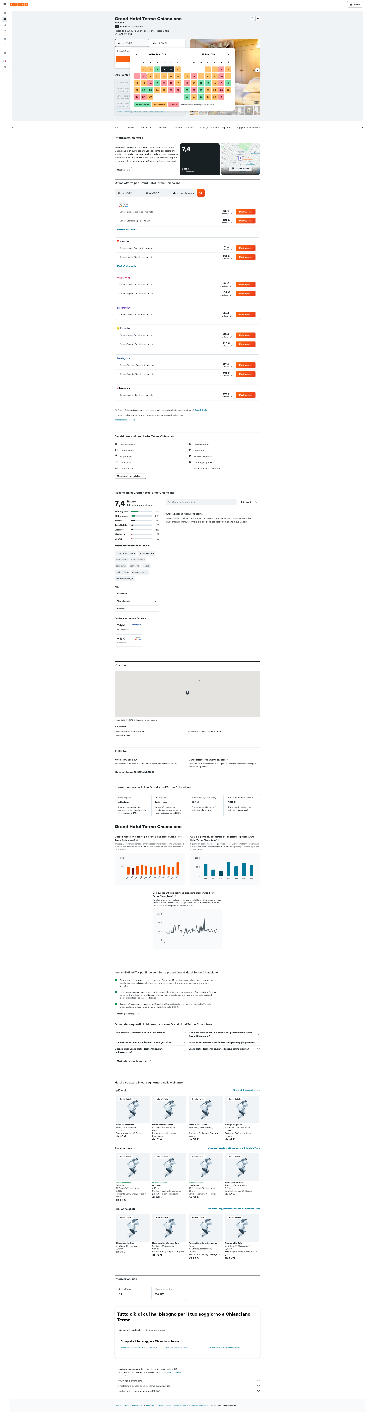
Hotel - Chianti (180, 1405)
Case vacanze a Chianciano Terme (225, 1347)
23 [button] (150, 90)
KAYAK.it (118, 1405)
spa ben (146, 566)
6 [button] (178, 69)
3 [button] (157, 69)
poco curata (121, 566)
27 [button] (178, 90)
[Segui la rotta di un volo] (5, 45)
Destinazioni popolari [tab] (156, 1330)
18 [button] (164, 83)
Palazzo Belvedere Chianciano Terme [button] (203, 1244)
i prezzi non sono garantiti (171, 1372)
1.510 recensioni (135, 26)
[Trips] (5, 53)
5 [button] (171, 69)
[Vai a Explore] (5, 39)
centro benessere (146, 553)
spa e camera (121, 559)
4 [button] (164, 69)
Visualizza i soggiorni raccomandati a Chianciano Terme (234, 1208)
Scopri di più (201, 410)
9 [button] (150, 76)
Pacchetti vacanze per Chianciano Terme (139, 1347)
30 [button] (150, 96)
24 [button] (157, 90)
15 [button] (144, 83)
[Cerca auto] (5, 25)
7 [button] (136, 76)
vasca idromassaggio (125, 578)
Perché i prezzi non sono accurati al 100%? (139, 1391)
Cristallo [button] (120, 1185)
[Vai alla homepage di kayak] (19, 4)
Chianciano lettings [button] (125, 1243)
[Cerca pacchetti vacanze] (5, 31)
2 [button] (150, 69)
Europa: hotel (137, 1405)
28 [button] (136, 96)
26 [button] (171, 90)
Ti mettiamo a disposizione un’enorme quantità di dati (144, 1385)
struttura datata (138, 559)
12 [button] (171, 76)
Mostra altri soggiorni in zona (246, 1090)
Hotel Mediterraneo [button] (125, 1124)
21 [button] (137, 90)
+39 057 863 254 (123, 34)
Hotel (127, 1405)
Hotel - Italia (150, 1405)
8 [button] (143, 76)
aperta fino (134, 566)
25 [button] (164, 90)
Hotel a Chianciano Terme (177, 1347)
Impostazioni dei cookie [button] (125, 419)
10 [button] (157, 76)
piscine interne (122, 572)
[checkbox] (129, 627)
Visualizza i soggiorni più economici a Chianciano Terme (234, 1148)
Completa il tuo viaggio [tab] (130, 1330)
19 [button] (171, 83)
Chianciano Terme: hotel (198, 1405)
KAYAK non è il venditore (130, 1380)
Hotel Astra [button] (194, 1185)
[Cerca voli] (5, 13)
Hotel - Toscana (165, 1405)
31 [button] (221, 96)
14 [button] (137, 83)
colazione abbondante (125, 553)
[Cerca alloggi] (5, 19)
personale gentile (140, 572)
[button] (5, 4)
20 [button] (177, 83)
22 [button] (143, 90)
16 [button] (150, 83)
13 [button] (178, 76)
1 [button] (143, 69)
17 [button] (157, 83)
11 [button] (164, 76)
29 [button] (143, 96)
